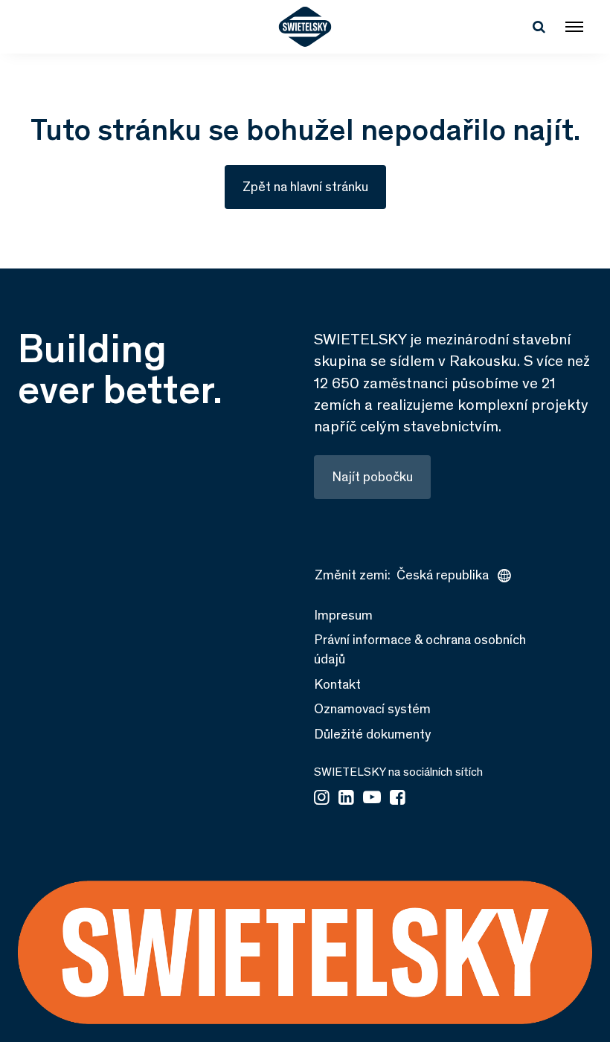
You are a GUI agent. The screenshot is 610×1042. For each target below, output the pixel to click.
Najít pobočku (372, 477)
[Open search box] (538, 27)
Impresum (343, 615)
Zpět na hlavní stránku (305, 187)
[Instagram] (322, 799)
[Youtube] (372, 799)
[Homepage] (305, 27)
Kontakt (337, 684)
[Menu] (574, 27)
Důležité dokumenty (372, 734)
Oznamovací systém (372, 709)
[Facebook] (397, 799)
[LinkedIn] (346, 799)
